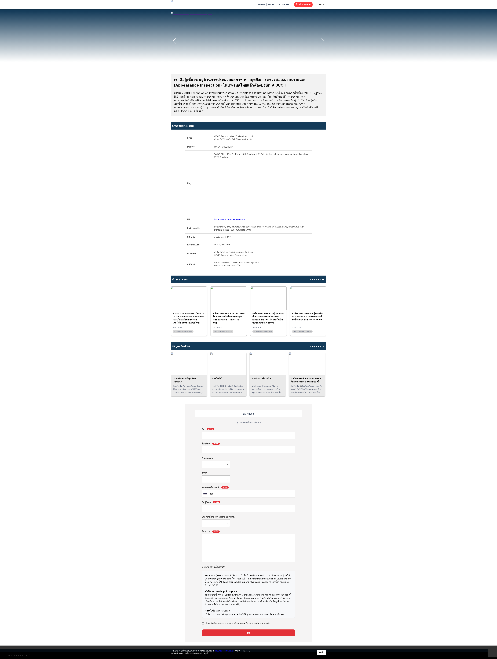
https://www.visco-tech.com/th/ (229, 219)
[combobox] (216, 464)
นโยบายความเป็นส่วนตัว (224, 651)
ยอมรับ (321, 652)
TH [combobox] (320, 4)
